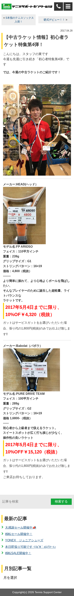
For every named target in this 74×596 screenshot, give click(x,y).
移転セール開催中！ (18, 534)
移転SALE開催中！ (18, 553)
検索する (61, 501)
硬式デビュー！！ (54, 19)
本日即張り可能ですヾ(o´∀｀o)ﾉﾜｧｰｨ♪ (30, 546)
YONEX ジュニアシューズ (24, 540)
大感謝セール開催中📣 (20, 527)
